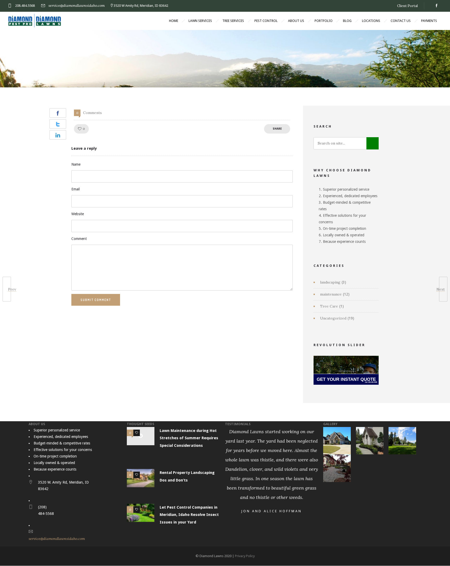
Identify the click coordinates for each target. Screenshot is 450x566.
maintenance (331, 294)
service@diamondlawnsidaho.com (76, 5)
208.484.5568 (25, 6)
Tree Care (329, 306)
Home (173, 21)
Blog (347, 21)
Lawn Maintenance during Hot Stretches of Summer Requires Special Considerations (189, 438)
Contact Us (401, 21)
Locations (371, 21)
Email (75, 189)
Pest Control (266, 21)
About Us (296, 21)
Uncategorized (333, 318)
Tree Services (233, 21)
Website (77, 214)
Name (75, 164)
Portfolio (324, 21)
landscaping (330, 282)
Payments (429, 21)
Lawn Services (200, 21)
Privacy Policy (245, 556)
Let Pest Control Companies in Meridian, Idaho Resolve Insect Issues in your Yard (189, 515)
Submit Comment (95, 300)
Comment (79, 239)
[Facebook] (436, 5)
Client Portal (407, 6)
